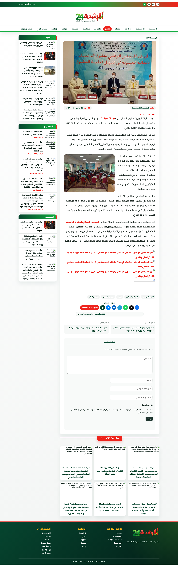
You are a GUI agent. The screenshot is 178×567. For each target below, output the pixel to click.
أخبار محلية (46, 533)
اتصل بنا (119, 546)
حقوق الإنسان (108, 296)
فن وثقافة (46, 546)
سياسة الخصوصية (115, 539)
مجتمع (75, 29)
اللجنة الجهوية (148, 296)
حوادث (64, 29)
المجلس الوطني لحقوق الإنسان (82, 222)
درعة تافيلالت (108, 118)
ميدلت (117, 29)
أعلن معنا (118, 543)
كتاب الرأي (42, 29)
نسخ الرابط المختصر (90, 307)
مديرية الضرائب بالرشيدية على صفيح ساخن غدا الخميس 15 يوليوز (88, 329)
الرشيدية (140, 29)
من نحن (119, 533)
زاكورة (83, 539)
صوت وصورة (26, 29)
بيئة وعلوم (46, 549)
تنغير (107, 29)
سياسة (86, 29)
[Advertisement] (162, 48)
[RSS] (149, 4)
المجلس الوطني (132, 296)
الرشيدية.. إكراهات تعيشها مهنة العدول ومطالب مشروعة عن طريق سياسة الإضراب (133, 329)
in (114, 307)
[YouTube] (153, 4)
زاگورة (97, 29)
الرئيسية (153, 29)
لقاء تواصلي (93, 296)
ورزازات (128, 29)
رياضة (54, 29)
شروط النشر (117, 536)
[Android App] (144, 4)
